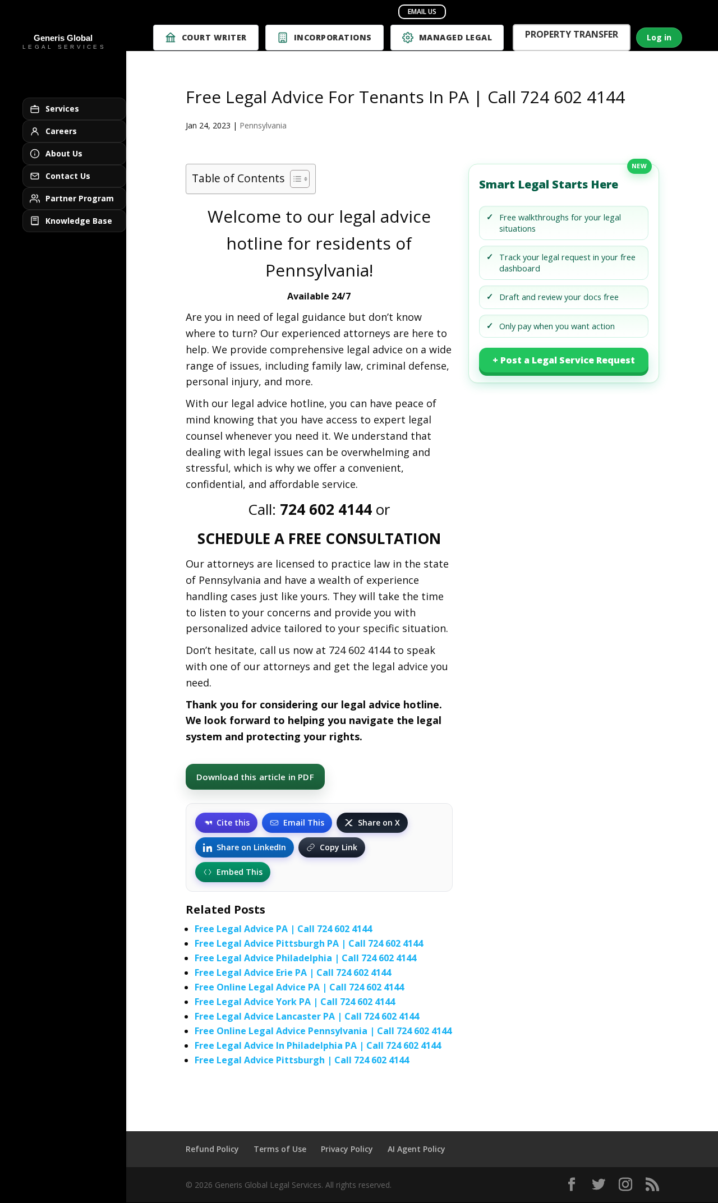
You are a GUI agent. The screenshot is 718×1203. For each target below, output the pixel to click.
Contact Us (67, 175)
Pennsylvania (263, 125)
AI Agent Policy (416, 1149)
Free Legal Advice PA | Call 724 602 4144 (283, 929)
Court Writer (214, 37)
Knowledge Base (78, 220)
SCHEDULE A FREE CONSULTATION (319, 538)
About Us (63, 153)
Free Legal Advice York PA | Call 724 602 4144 (295, 1001)
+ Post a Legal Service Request (564, 360)
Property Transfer (571, 35)
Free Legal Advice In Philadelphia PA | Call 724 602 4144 (318, 1045)
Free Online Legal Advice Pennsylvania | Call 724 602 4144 (323, 1031)
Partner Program (79, 198)
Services (62, 108)
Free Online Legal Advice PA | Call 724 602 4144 (299, 987)
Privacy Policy (347, 1149)
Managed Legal (456, 37)
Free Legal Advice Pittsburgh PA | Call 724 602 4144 (309, 943)
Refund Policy (212, 1149)
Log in (659, 37)
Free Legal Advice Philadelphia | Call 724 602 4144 (305, 958)
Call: (310, 509)
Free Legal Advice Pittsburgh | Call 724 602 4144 (302, 1060)
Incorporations (333, 37)
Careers (61, 131)
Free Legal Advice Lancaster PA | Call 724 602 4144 (307, 1016)
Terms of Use (280, 1149)
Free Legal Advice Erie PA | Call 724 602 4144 (293, 972)
